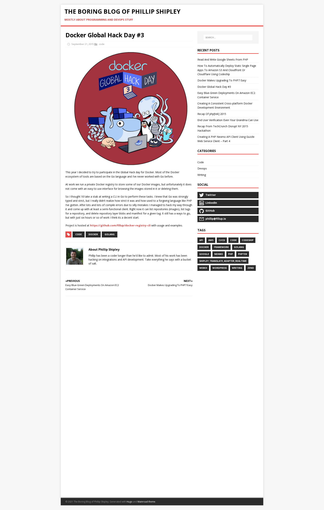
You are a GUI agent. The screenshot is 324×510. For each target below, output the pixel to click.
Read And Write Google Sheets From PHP (222, 59)
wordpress (219, 268)
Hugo (129, 501)
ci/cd (222, 240)
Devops (202, 168)
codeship (248, 240)
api (201, 240)
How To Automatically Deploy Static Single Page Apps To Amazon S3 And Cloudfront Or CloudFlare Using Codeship (226, 70)
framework (221, 247)
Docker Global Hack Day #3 (214, 86)
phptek (242, 254)
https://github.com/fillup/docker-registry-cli (120, 225)
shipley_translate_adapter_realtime (223, 261)
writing (237, 268)
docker (204, 247)
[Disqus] (129, 347)
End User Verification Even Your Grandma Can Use (227, 120)
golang (110, 234)
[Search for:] (228, 37)
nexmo (218, 254)
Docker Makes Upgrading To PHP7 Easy (221, 80)
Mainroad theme (146, 501)
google (204, 254)
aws (210, 240)
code (101, 44)
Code (200, 162)
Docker (93, 234)
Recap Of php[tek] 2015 (211, 114)
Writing (201, 175)
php (230, 254)
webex (203, 268)
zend (251, 268)
